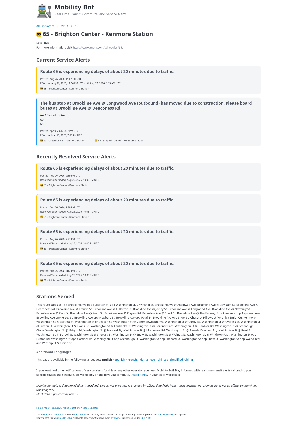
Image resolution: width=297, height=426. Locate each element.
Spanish (120, 359)
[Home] (43, 10)
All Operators (45, 26)
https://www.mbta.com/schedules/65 (97, 47)
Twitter (117, 417)
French (132, 359)
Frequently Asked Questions (65, 407)
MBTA (64, 26)
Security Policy (165, 414)
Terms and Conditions (52, 414)
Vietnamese (147, 359)
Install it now (139, 375)
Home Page (42, 407)
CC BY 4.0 (146, 417)
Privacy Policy (80, 414)
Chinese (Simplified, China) (175, 359)
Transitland (91, 385)
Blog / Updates (90, 407)
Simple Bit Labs (63, 417)
